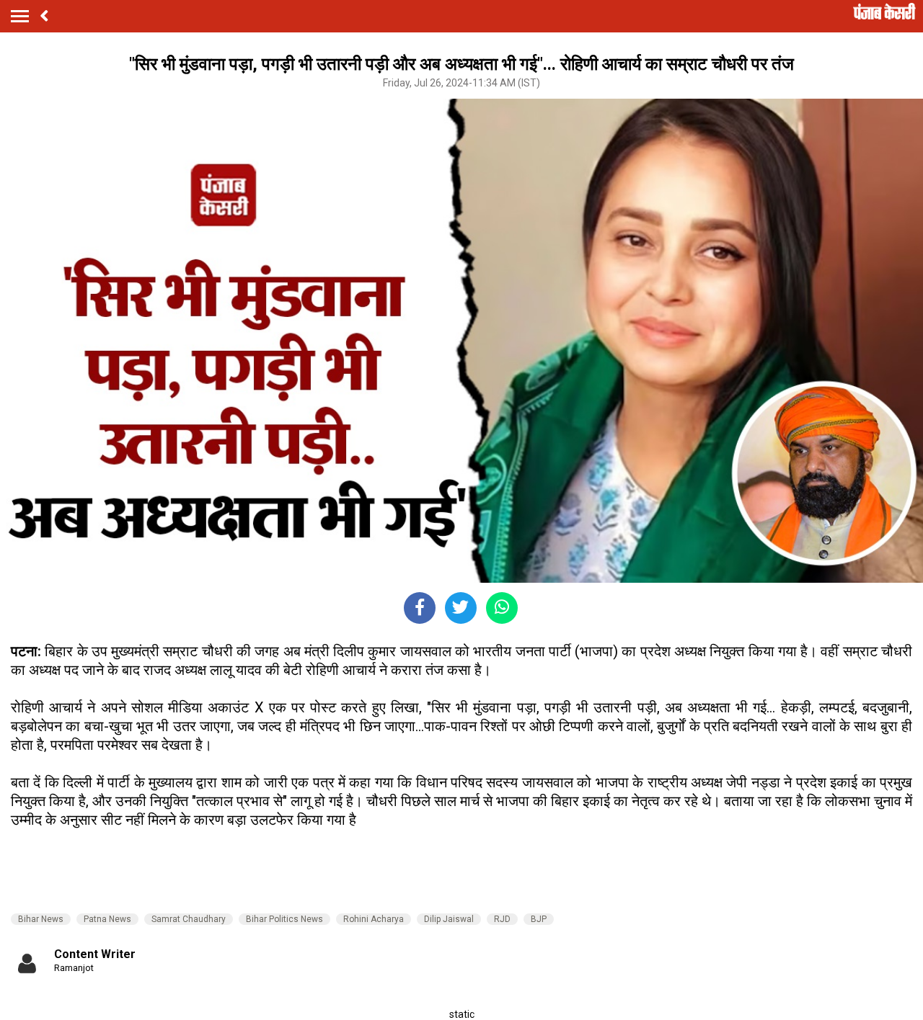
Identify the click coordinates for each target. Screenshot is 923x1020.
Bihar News (40, 919)
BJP (539, 919)
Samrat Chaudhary (188, 919)
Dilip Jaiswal (449, 919)
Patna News (107, 919)
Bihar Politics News (284, 919)
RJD (502, 919)
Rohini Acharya (373, 919)
